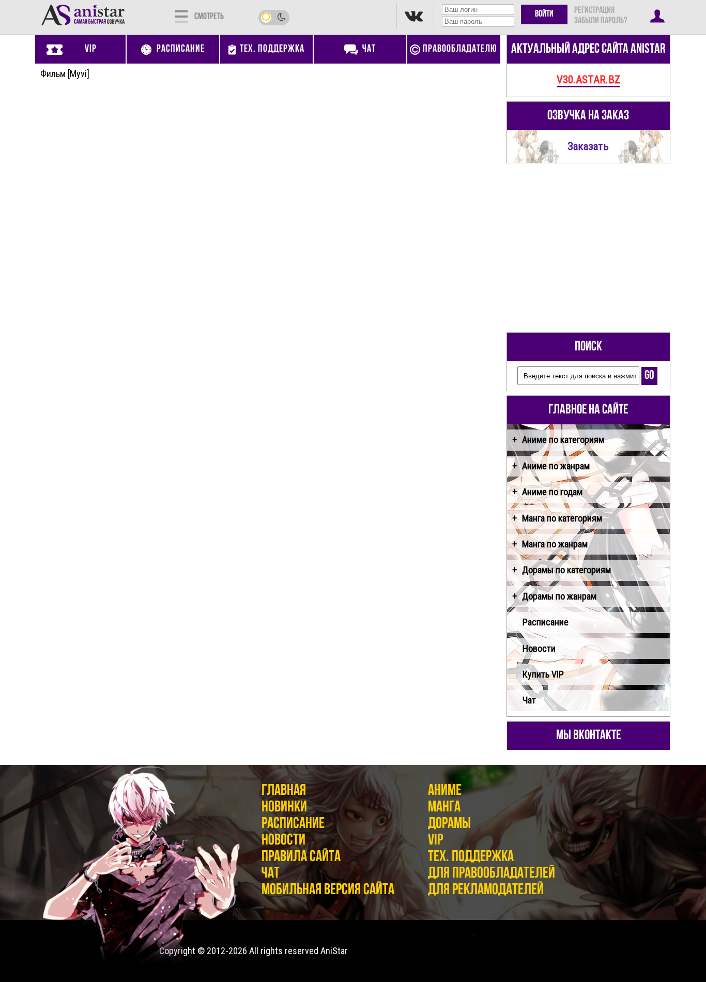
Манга (444, 808)
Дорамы (449, 824)
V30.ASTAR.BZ (588, 79)
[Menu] (181, 15)
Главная (284, 791)
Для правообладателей (491, 874)
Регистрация (594, 11)
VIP (435, 841)
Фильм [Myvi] (64, 73)
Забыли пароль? (600, 21)
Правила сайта (301, 857)
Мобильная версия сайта (328, 890)
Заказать (588, 146)
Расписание (546, 622)
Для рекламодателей (486, 890)
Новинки (284, 808)
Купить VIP (543, 674)
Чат (529, 700)
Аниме (445, 791)
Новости (539, 648)
